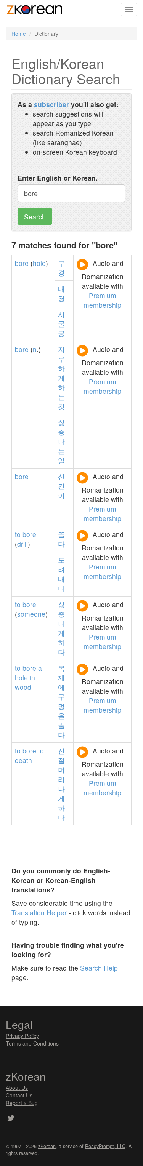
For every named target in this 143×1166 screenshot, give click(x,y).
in (32, 677)
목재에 (61, 677)
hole (39, 263)
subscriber (51, 104)
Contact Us (19, 1095)
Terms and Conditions (32, 1043)
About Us (17, 1087)
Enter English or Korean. (58, 177)
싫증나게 (61, 619)
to (18, 534)
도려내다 (61, 574)
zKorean (47, 1146)
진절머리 (61, 765)
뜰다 (61, 539)
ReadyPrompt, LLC (105, 1146)
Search (35, 216)
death (23, 760)
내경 (61, 293)
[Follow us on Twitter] (11, 1119)
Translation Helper (39, 912)
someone (31, 614)
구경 (61, 267)
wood (23, 687)
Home (18, 33)
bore (22, 263)
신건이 (61, 486)
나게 (61, 793)
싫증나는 (61, 436)
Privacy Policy (22, 1036)
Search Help (99, 967)
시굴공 (61, 323)
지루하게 (61, 363)
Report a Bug (22, 1103)
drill (22, 544)
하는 (61, 391)
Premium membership (102, 300)
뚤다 (61, 729)
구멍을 (61, 706)
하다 (61, 647)
